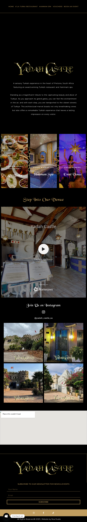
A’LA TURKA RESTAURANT (26, 6)
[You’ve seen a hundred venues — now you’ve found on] (23, 342)
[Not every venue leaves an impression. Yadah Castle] (63, 342)
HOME (11, 6)
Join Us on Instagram (43, 305)
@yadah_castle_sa (43, 318)
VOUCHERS (57, 6)
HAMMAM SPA (45, 6)
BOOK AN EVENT (71, 6)
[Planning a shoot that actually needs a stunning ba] (23, 383)
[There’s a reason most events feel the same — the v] (63, 383)
